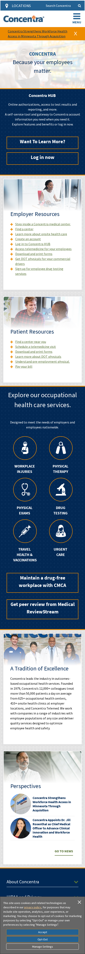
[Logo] (23, 19)
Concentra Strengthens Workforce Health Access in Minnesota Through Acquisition (52, 804)
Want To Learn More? (42, 141)
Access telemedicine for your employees (43, 249)
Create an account (28, 239)
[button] (77, 18)
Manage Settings (42, 946)
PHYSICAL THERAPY (60, 469)
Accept (42, 932)
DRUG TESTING (60, 510)
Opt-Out (43, 939)
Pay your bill (23, 366)
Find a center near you (30, 342)
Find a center (24, 229)
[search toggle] (80, 6)
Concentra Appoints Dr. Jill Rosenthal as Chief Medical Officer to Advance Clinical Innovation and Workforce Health (52, 828)
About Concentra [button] (23, 882)
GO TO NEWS (64, 851)
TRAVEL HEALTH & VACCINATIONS (24, 555)
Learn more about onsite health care (41, 234)
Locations (21, 5)
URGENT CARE (60, 552)
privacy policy (32, 907)
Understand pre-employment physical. (42, 361)
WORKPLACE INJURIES (24, 469)
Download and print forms (33, 254)
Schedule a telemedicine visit (35, 347)
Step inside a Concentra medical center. (43, 224)
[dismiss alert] (75, 34)
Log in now (42, 157)
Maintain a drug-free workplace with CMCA (42, 581)
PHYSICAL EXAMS (24, 510)
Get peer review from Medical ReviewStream (43, 608)
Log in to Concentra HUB (32, 244)
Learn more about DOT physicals (38, 356)
